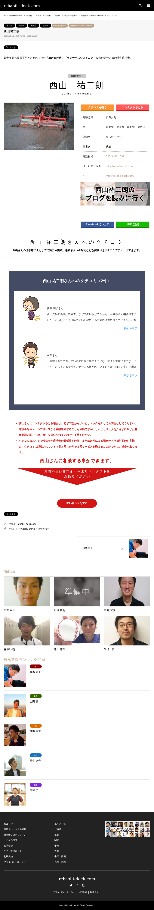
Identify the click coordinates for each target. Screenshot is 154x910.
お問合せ (8, 845)
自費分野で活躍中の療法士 (81, 26)
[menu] (148, 5)
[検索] (140, 5)
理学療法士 (43, 529)
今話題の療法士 (59, 26)
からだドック (15, 529)
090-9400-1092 (115, 156)
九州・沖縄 (60, 862)
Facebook (77, 885)
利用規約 (8, 856)
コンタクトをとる (132, 107)
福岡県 (45, 26)
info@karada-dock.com (120, 166)
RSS (83, 885)
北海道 (57, 829)
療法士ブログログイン (15, 834)
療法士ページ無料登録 (15, 829)
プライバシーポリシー (15, 862)
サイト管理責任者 (13, 851)
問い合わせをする (77, 503)
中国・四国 (60, 856)
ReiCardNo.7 (30, 529)
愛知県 (21, 26)
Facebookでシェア (97, 224)
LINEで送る (133, 224)
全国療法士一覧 (16, 16)
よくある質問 (10, 840)
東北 (56, 834)
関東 (56, 840)
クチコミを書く (97, 107)
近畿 (56, 851)
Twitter (70, 885)
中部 (56, 845)
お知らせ (8, 824)
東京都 (9, 26)
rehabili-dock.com (77, 879)
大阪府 (33, 26)
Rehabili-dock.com (26, 524)
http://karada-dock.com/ (120, 175)
